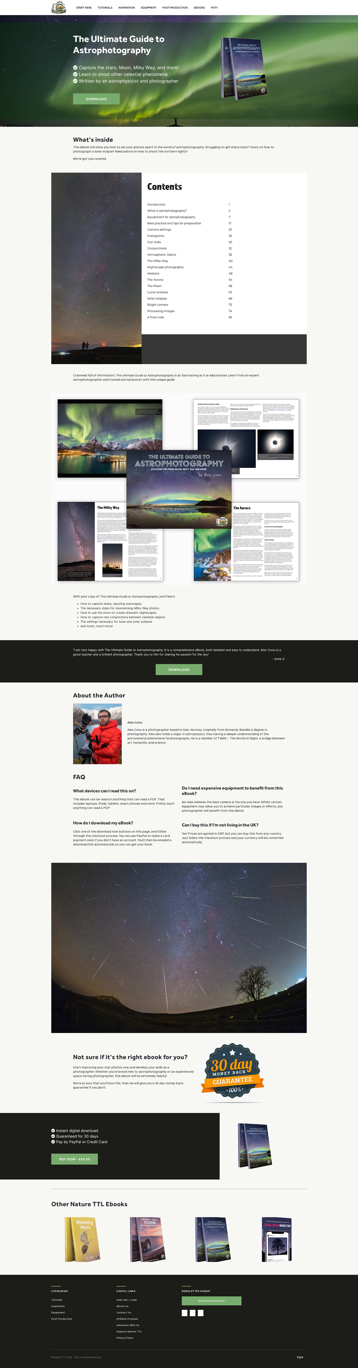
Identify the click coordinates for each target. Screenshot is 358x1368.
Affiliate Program (127, 1318)
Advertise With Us (128, 1325)
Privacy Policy (125, 1337)
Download (96, 99)
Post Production (61, 1318)
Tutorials (56, 1299)
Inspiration (58, 1306)
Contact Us (124, 1312)
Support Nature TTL (129, 1331)
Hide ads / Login (127, 1299)
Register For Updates (212, 1301)
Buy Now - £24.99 (74, 1159)
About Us (122, 1306)
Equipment (58, 1312)
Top (300, 1357)
